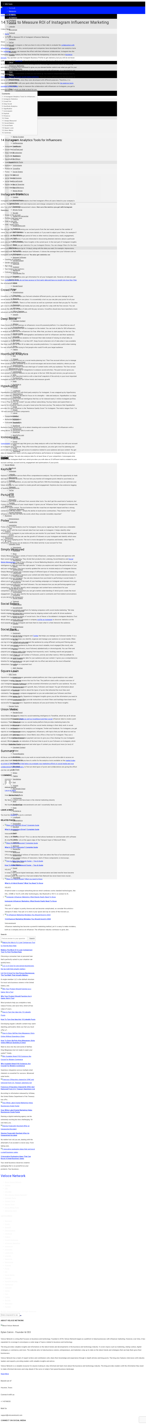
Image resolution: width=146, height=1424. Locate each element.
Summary (7, 133)
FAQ (6, 1189)
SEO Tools (9, 4)
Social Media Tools (12, 172)
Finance (8, 532)
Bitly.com (12, 164)
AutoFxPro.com (18, 435)
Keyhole (6, 113)
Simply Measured (10, 121)
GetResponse (18, 143)
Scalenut (16, 267)
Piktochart (12, 88)
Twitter (11, 46)
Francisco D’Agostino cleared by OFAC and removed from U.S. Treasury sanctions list (18, 1088)
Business (9, 74)
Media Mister (18, 191)
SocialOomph (18, 181)
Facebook (12, 468)
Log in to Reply (10, 790)
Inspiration (13, 525)
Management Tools (16, 369)
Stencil (15, 302)
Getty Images (18, 232)
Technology (9, 538)
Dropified (12, 244)
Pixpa (15, 245)
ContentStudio (18, 620)
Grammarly (13, 35)
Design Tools (10, 58)
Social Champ (18, 172)
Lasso (15, 413)
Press (7, 1269)
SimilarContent (18, 687)
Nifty (10, 209)
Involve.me (17, 582)
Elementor (16, 305)
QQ (10, 484)
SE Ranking (13, 18)
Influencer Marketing (16, 66)
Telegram (12, 39)
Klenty (15, 566)
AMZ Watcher (18, 242)
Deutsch (8, 1227)
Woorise (16, 299)
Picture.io (6, 116)
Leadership (13, 83)
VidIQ (15, 238)
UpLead (15, 557)
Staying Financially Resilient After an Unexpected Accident (15, 1134)
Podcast (12, 33)
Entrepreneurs (14, 80)
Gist (14, 356)
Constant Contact (19, 321)
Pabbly (15, 350)
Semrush (16, 690)
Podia (15, 448)
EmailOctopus (18, 365)
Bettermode (17, 429)
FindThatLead (18, 150)
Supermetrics (18, 394)
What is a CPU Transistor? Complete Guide (21, 847)
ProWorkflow (17, 378)
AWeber (15, 324)
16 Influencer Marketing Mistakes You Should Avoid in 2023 (28, 919)
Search (3, 934)
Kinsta (15, 410)
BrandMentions (18, 188)
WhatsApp (12, 52)
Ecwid (15, 442)
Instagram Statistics (10, 99)
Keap (14, 381)
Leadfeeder (17, 573)
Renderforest (18, 286)
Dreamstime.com (19, 226)
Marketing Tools (15, 744)
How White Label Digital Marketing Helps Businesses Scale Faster (16, 1111)
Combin (15, 197)
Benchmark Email (19, 362)
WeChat (11, 49)
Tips (10, 89)
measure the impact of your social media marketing (20, 77)
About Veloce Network (13, 1182)
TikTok (11, 42)
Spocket (16, 400)
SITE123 (16, 846)
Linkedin (12, 27)
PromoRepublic (18, 327)
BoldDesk (12, 238)
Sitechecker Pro (19, 273)
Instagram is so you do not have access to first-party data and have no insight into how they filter (41, 280)
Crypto (11, 535)
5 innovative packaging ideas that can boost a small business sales (16, 1157)
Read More (5, 1374)
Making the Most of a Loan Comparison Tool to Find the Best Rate (16, 951)
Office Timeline (18, 311)
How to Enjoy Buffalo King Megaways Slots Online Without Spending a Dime (18, 1042)
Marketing (9, 61)
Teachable (16, 451)
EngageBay (17, 397)
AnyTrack (16, 343)
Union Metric (8, 130)
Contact (7, 1185)
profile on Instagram (44, 620)
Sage (14, 445)
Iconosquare (17, 165)
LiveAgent (16, 391)
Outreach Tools (14, 544)
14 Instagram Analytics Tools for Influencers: (19, 97)
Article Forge (17, 210)
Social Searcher (18, 184)
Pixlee (6, 118)
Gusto (15, 407)
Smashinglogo (18, 292)
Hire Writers (17, 235)
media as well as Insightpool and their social (36, 719)
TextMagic (16, 159)
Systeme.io (17, 811)
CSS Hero (12, 91)
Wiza (14, 554)
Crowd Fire (7, 101)
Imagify (15, 315)
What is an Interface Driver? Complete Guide (22, 829)
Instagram (12, 471)
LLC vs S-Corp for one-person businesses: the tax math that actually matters (18, 974)
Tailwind (16, 175)
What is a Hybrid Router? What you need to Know (24, 883)
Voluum (15, 359)
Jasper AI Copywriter (16, 45)
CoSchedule (17, 178)
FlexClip (16, 646)
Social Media (9, 465)
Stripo (15, 346)
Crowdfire (16, 169)
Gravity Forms (18, 334)
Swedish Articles (11, 1281)
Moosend (16, 340)
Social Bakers (9, 123)
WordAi (15, 213)
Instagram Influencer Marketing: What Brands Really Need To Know (31, 901)
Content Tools (14, 203)
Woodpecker (17, 153)
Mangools (12, 11)
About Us (5, 458)
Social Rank (8, 125)
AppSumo (16, 330)
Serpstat (16, 276)
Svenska (8, 1278)
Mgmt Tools (9, 205)
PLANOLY (16, 229)
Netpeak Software (19, 257)
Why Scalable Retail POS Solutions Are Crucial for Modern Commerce (16, 1065)
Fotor (11, 72)
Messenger (13, 30)
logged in (13, 815)
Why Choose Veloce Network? (16, 1195)
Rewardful (16, 849)
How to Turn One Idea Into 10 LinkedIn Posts (18, 1019)
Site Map (8, 1192)
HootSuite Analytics (10, 106)
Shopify (15, 403)
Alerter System (18, 137)
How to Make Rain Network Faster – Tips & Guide (24, 865)
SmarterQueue (18, 200)
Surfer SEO (17, 251)
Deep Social (7, 104)
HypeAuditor (7, 109)
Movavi (15, 649)
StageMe (16, 337)
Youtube (12, 55)
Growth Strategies (15, 69)
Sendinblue (17, 560)
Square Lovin (9, 128)
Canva (11, 62)
